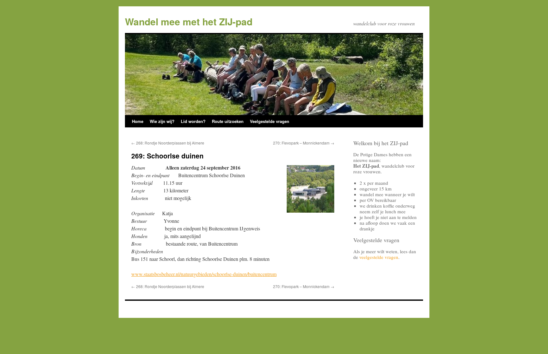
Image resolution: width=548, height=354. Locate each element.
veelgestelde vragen (378, 257)
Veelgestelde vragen (269, 121)
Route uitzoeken (228, 121)
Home (137, 121)
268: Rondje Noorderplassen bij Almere (167, 142)
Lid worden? (193, 121)
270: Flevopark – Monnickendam (303, 142)
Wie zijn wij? (162, 121)
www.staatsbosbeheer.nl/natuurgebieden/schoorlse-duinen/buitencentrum (204, 274)
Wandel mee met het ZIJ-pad (188, 21)
